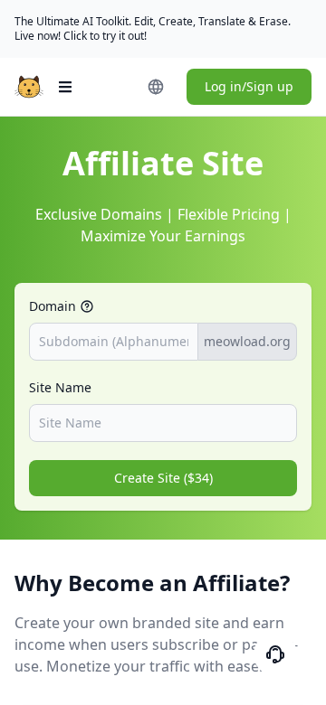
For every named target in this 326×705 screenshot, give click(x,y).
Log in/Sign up (249, 86)
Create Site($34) (163, 477)
